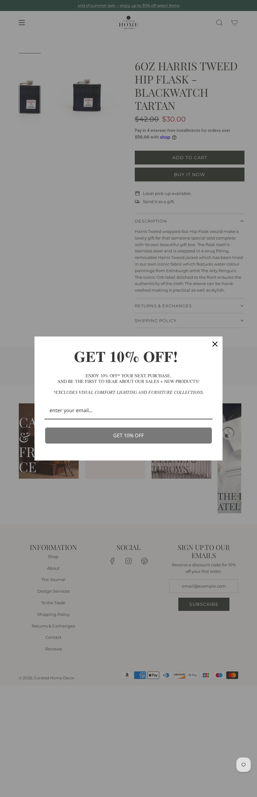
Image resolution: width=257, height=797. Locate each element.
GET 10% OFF (128, 435)
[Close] (215, 344)
